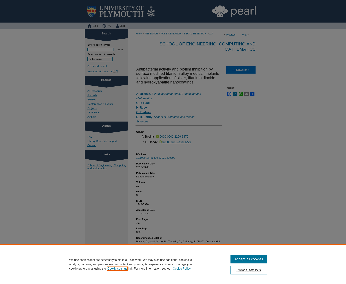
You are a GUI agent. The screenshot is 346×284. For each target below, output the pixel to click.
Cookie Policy (182, 268)
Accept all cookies (248, 259)
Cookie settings (117, 268)
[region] (173, 264)
